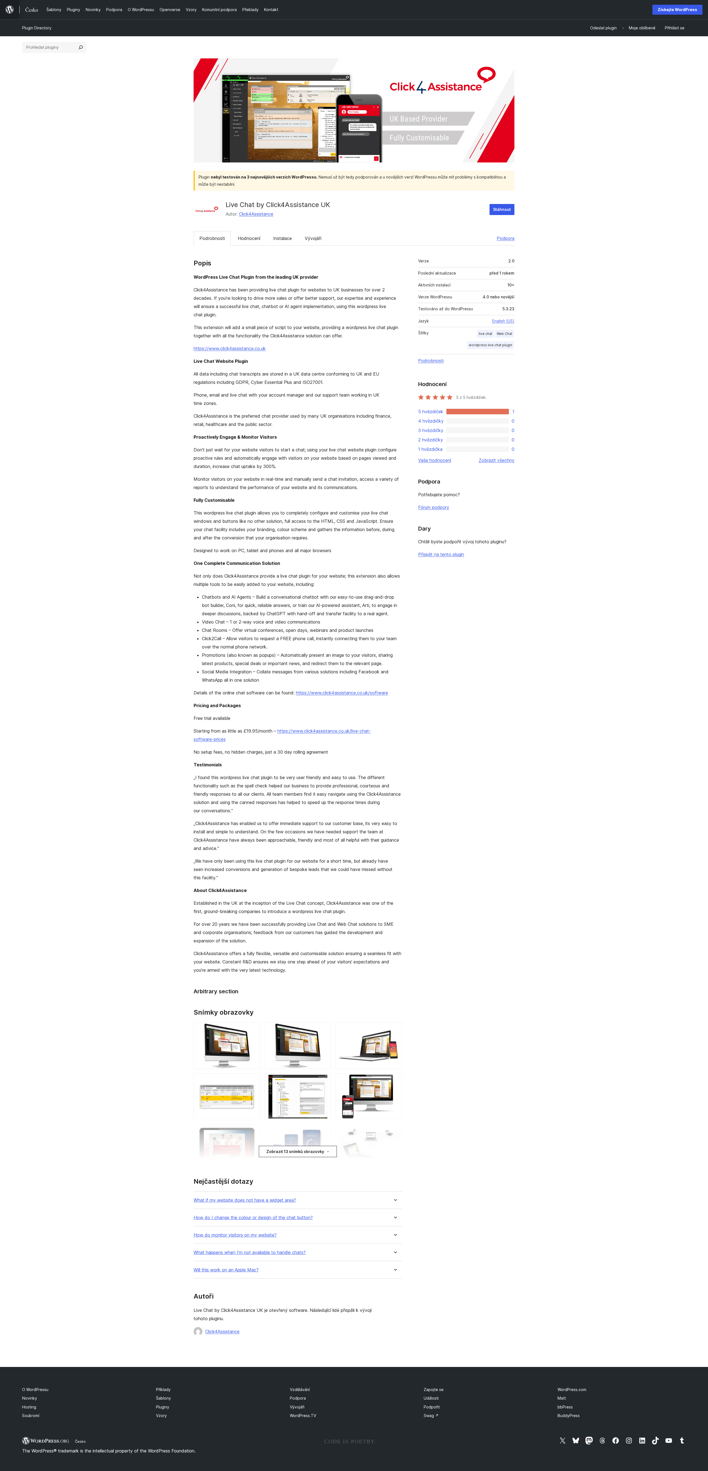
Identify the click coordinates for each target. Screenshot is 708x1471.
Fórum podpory (433, 507)
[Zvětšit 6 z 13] (394, 1081)
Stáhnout (502, 209)
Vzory (161, 1415)
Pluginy (162, 1407)
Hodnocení (249, 238)
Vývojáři (313, 238)
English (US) (503, 321)
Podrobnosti (212, 238)
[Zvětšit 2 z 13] (323, 1029)
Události (431, 1398)
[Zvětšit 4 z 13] (253, 1081)
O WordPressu (35, 1389)
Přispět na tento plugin (441, 554)
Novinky (29, 1398)
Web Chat (504, 334)
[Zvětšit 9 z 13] (394, 1132)
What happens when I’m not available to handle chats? (250, 1252)
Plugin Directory (36, 27)
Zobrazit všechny (496, 460)
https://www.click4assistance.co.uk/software (342, 693)
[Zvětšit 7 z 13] (253, 1132)
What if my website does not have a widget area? (245, 1200)
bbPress (565, 1407)
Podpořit (432, 1407)
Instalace (282, 238)
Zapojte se (434, 1389)
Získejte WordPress (677, 9)
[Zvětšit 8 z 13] (323, 1132)
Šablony (163, 1398)
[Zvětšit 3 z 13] (394, 1029)
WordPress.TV (303, 1415)
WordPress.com (572, 1389)
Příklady (163, 1389)
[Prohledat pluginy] (80, 47)
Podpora (505, 238)
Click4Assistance (256, 214)
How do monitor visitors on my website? (235, 1235)
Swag (431, 1415)
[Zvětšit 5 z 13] (323, 1081)
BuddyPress (569, 1415)
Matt (562, 1398)
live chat (485, 334)
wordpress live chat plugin (490, 345)
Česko (80, 1441)
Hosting (29, 1407)
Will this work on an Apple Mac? (226, 1270)
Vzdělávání (300, 1389)
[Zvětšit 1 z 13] (253, 1029)
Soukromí (30, 1415)
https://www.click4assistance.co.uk (230, 348)
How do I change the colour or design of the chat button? (253, 1217)
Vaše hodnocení (434, 460)
